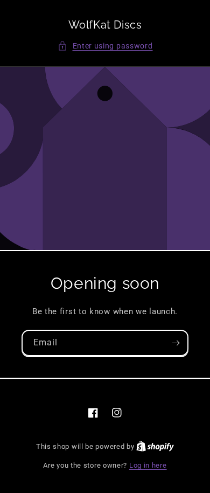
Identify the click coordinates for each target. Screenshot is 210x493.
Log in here (148, 465)
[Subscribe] (175, 343)
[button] (105, 46)
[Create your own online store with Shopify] (155, 446)
